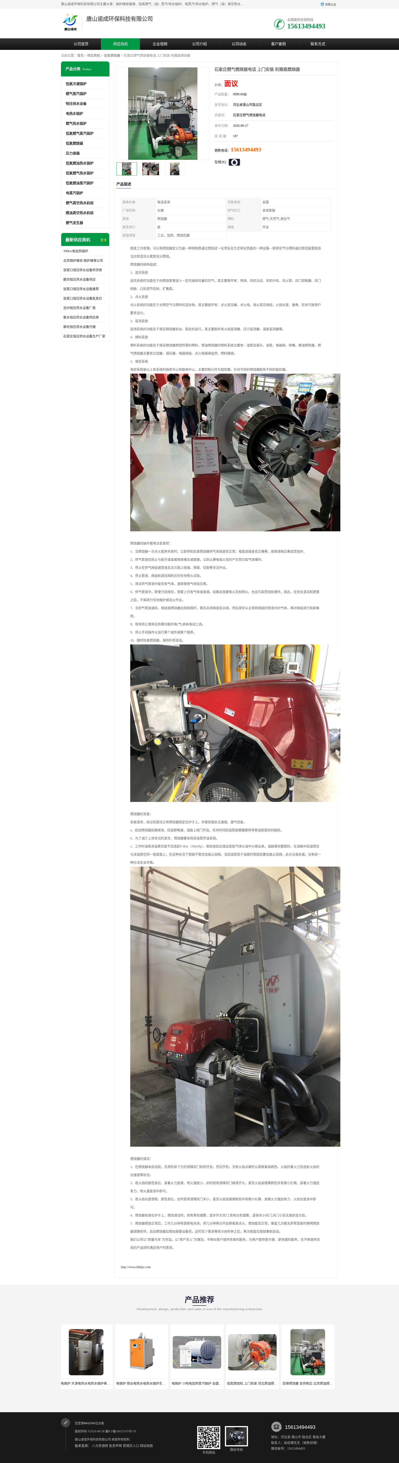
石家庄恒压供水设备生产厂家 (84, 336)
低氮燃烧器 (112, 55)
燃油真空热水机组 (80, 213)
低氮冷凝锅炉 (76, 84)
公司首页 (81, 44)
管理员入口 (131, 1446)
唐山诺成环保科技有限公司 (93, 1439)
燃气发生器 (74, 223)
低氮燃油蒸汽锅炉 (80, 183)
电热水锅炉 (74, 113)
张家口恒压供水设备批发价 (82, 298)
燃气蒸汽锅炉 (76, 94)
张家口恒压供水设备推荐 (81, 289)
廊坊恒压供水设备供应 (79, 279)
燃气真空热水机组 (80, 203)
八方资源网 (100, 1446)
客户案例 (278, 44)
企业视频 (160, 44)
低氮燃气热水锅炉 (80, 173)
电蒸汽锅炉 (74, 193)
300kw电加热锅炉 (75, 251)
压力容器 (73, 153)
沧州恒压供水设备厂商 (79, 308)
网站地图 (146, 1446)
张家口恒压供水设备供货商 (82, 270)
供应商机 (120, 44)
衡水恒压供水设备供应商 (81, 317)
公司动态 (239, 44)
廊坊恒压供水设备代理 (79, 327)
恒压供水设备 (76, 104)
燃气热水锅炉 (76, 123)
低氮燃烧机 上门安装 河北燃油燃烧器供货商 (149, 1383)
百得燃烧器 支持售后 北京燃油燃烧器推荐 (203, 1383)
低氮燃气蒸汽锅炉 (80, 133)
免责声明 (115, 1446)
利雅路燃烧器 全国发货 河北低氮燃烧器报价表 (261, 1383)
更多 (103, 240)
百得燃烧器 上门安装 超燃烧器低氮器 (310, 1383)
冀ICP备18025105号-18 (120, 1431)
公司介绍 (199, 44)
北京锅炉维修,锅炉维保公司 (83, 260)
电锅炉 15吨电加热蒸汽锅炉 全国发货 (89, 1383)
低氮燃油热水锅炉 (80, 163)
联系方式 (318, 44)
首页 (80, 55)
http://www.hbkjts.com (136, 1267)
